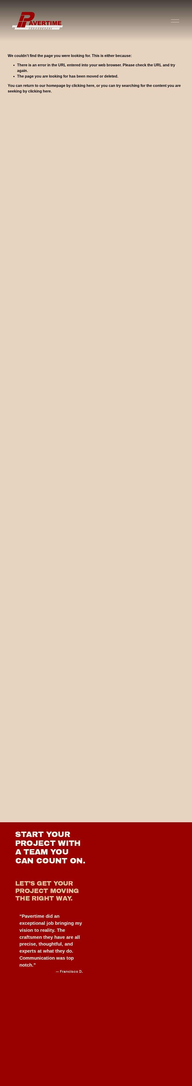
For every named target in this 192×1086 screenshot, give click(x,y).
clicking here (83, 86)
